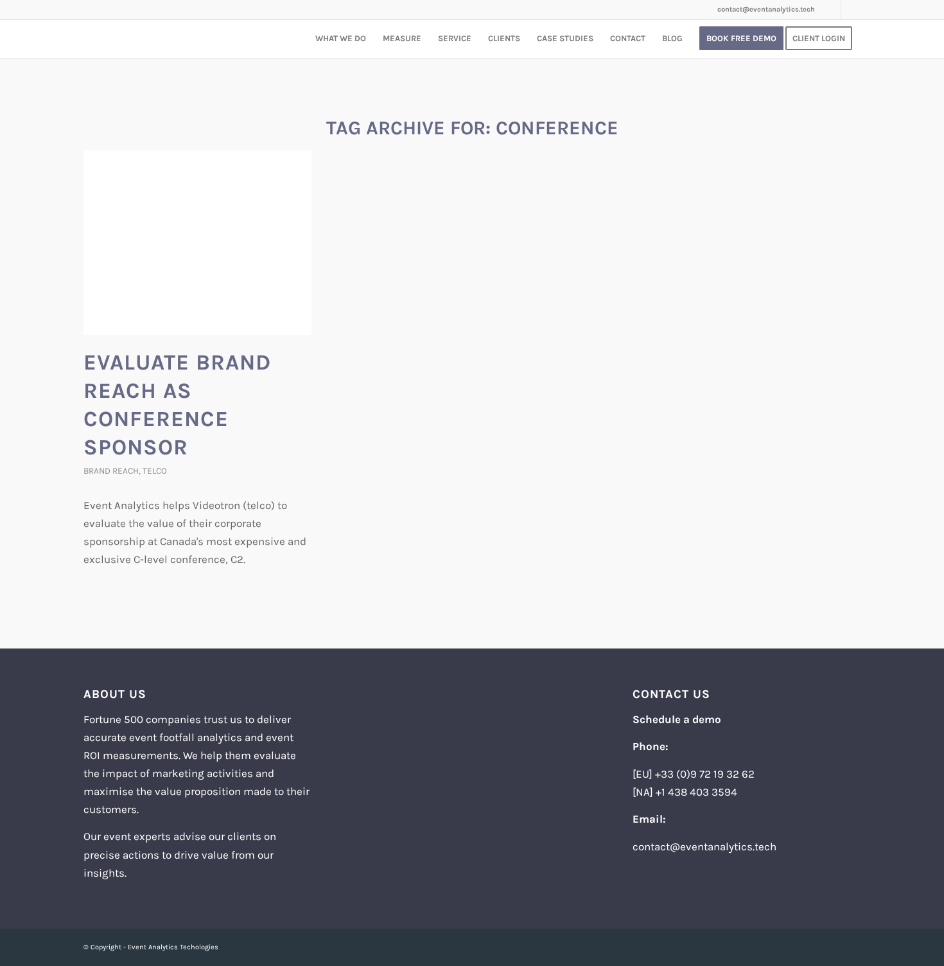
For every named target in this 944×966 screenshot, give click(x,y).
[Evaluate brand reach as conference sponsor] (197, 242)
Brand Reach (111, 471)
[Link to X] (851, 9)
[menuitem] (340, 38)
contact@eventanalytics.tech (766, 9)
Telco (155, 471)
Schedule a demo (677, 719)
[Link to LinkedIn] (831, 9)
